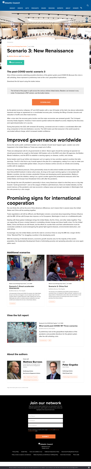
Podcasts (35, 8)
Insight (12, 8)
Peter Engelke (25, 56)
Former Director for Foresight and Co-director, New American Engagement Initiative (31, 365)
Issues (43, 8)
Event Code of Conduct (65, 454)
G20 (50, 340)
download (45, 102)
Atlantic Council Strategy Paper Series (17, 46)
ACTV (27, 8)
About (68, 8)
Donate (75, 8)
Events (20, 8)
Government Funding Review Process (70, 451)
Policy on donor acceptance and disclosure (21, 454)
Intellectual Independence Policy (52, 451)
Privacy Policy (50, 429)
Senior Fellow (66, 367)
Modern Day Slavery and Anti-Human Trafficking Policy (46, 454)
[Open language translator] (81, 8)
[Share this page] (87, 22)
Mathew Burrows (14, 56)
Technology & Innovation (31, 380)
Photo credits (76, 454)
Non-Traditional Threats (30, 377)
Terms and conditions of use (36, 451)
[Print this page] (87, 19)
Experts (60, 8)
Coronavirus (10, 42)
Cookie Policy (24, 451)
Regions (52, 8)
